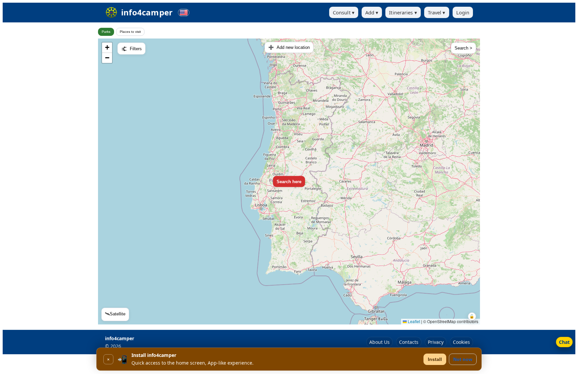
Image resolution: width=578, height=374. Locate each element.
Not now (462, 359)
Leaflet (413, 321)
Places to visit (130, 31)
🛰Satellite (115, 313)
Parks (106, 31)
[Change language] (183, 12)
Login (463, 12)
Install (435, 359)
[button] (107, 48)
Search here (289, 181)
